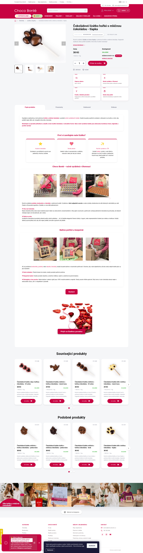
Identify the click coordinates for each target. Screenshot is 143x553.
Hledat (85, 10)
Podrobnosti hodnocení (97, 34)
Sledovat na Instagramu (73, 512)
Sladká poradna (53, 2)
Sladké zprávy (31, 2)
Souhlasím (92, 545)
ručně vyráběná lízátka (85, 124)
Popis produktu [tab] (30, 107)
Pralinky (24, 533)
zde (83, 546)
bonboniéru (34, 266)
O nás (49, 527)
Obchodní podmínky (78, 533)
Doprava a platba (77, 530)
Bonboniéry (25, 530)
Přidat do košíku (96, 63)
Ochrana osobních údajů (115, 550)
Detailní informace (78, 45)
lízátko (98, 151)
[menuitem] (23, 16)
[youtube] (110, 534)
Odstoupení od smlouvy (79, 535)
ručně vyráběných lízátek (72, 118)
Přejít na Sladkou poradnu (71, 331)
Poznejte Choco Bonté (20, 2)
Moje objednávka (42, 2)
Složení (71, 292)
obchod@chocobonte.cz (109, 527)
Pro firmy (69, 2)
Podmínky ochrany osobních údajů (82, 538)
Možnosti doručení (107, 58)
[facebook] (102, 534)
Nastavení (50, 550)
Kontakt (50, 540)
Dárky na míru (27, 216)
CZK (123, 2)
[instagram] (106, 534)
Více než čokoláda (28, 209)
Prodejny (62, 2)
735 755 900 (106, 530)
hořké (45, 118)
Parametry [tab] (59, 107)
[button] (69, 408)
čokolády (47, 203)
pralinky (34, 203)
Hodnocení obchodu (53, 538)
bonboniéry (40, 203)
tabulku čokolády (51, 266)
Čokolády (24, 527)
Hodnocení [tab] (87, 107)
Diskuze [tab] (114, 107)
